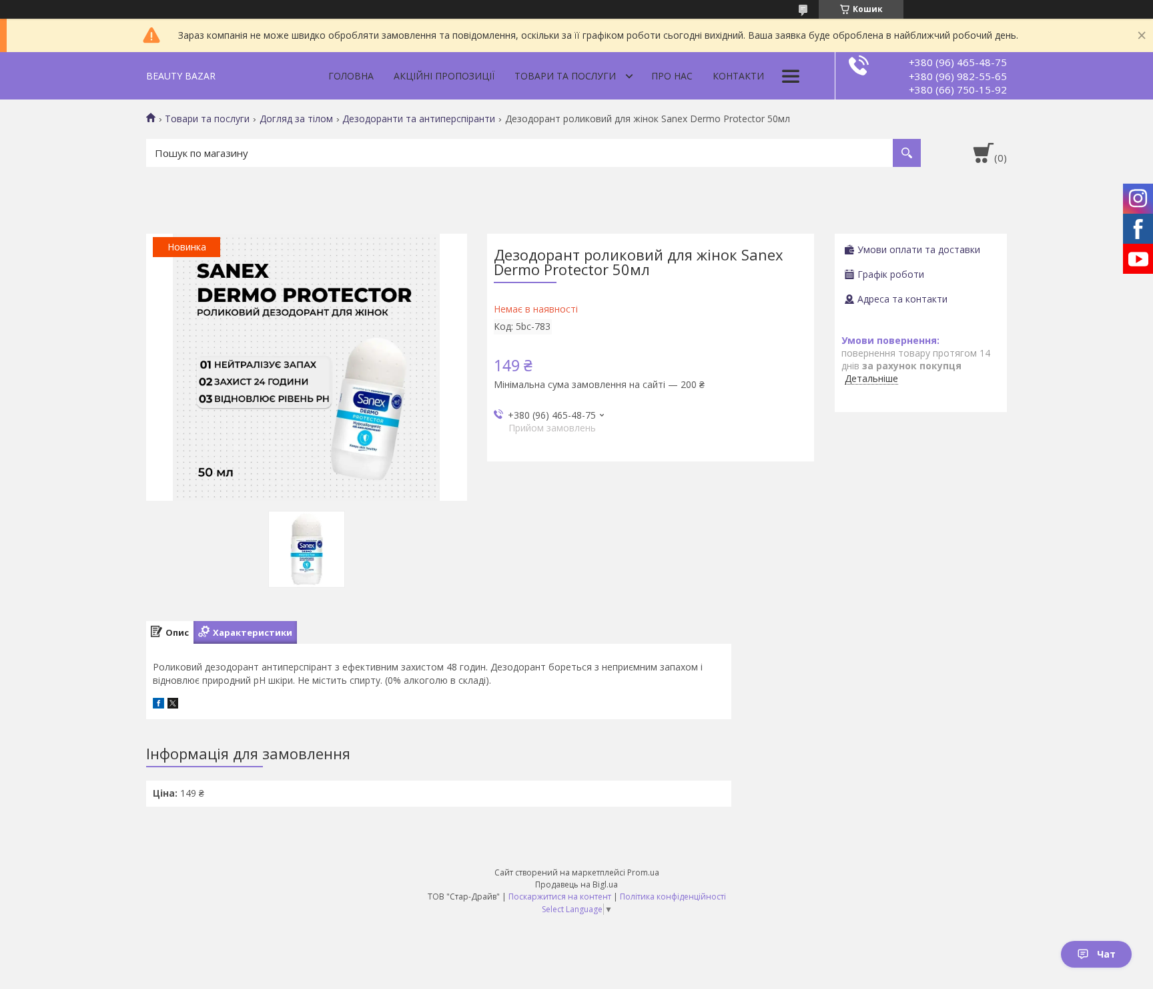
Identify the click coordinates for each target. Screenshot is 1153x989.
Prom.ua (643, 872)
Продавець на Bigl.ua (576, 884)
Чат (1106, 954)
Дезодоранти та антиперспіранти (418, 119)
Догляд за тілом (296, 119)
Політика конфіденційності (673, 896)
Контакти (738, 75)
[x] (172, 705)
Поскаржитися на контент (559, 896)
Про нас (672, 75)
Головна (351, 75)
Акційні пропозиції (444, 75)
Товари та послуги (565, 75)
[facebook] (158, 705)
